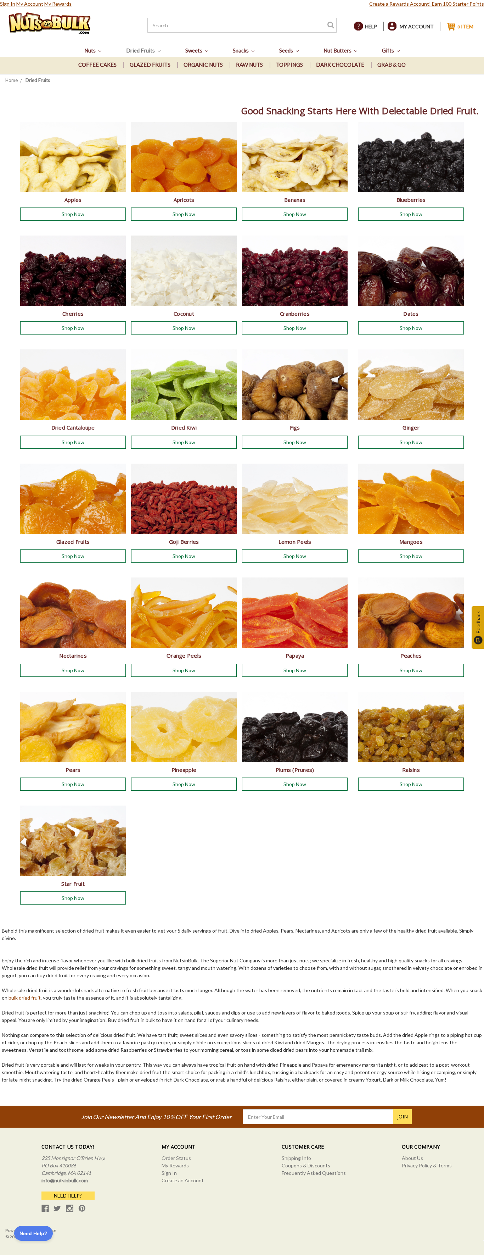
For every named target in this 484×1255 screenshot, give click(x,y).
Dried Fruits (141, 50)
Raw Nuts (249, 64)
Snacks (241, 50)
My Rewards (58, 4)
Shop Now (73, 214)
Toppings (289, 64)
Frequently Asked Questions (314, 1173)
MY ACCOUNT (417, 26)
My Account (29, 4)
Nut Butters (338, 50)
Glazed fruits (150, 64)
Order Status (176, 1158)
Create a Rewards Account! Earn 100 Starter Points (426, 4)
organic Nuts (203, 64)
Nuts (90, 50)
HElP (371, 26)
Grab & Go (391, 64)
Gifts (388, 50)
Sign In (7, 4)
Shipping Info (296, 1158)
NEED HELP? (68, 1196)
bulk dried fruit (25, 998)
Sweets (194, 50)
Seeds (286, 50)
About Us (412, 1158)
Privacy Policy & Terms (427, 1165)
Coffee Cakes (97, 64)
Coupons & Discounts (306, 1165)
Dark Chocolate (340, 64)
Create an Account (183, 1180)
